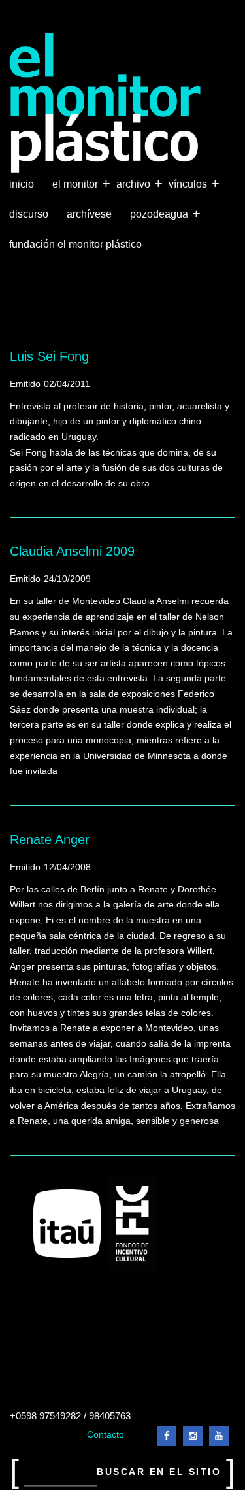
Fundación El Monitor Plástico (75, 244)
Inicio (21, 184)
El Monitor (76, 183)
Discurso (28, 214)
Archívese (89, 214)
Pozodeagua (160, 213)
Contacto (105, 1435)
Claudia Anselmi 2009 (72, 551)
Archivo (134, 183)
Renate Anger (50, 839)
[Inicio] (105, 103)
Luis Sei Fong (49, 356)
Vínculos (189, 183)
